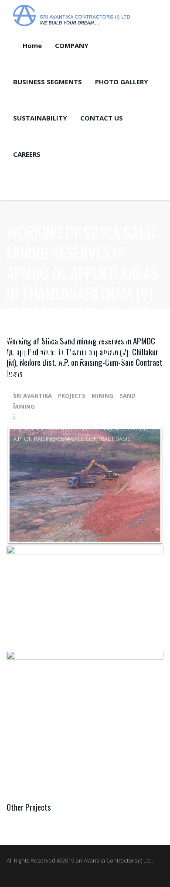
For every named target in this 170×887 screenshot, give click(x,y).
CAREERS (27, 154)
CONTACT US (101, 117)
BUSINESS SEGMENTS (47, 81)
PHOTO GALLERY (121, 81)
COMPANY (71, 45)
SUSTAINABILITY (40, 117)
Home (32, 45)
